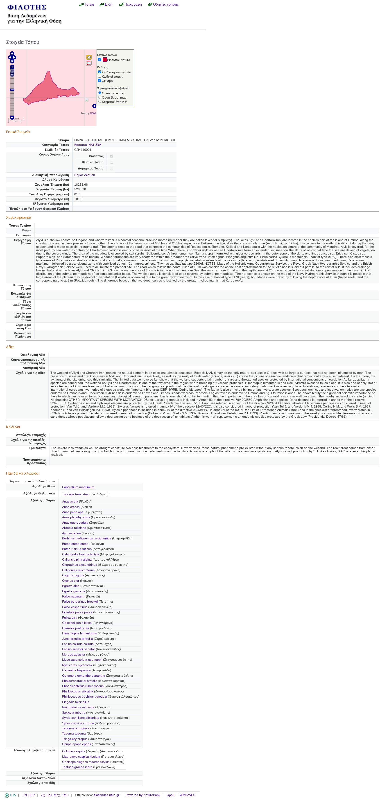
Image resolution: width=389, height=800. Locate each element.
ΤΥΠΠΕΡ (28, 795)
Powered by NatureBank (143, 795)
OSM (93, 113)
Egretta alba (71, 586)
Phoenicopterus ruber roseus (83, 686)
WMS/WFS (187, 795)
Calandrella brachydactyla (81, 554)
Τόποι (89, 4)
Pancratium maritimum (78, 487)
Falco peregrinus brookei (80, 601)
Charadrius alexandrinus (80, 564)
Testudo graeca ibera (77, 767)
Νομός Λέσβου (84, 175)
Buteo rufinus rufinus (77, 549)
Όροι (170, 795)
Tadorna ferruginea (76, 728)
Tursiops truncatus (75, 494)
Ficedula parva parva (77, 612)
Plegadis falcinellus (75, 702)
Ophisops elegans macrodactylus (85, 762)
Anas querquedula (75, 522)
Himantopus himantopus (80, 633)
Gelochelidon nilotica (77, 622)
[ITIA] (7, 797)
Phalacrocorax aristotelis (80, 681)
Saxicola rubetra (74, 712)
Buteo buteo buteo (75, 543)
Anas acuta (70, 501)
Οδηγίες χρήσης (166, 4)
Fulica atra (70, 617)
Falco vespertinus (75, 607)
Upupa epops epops (76, 744)
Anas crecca (71, 507)
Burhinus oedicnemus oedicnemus (86, 538)
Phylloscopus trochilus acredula (84, 696)
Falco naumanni (74, 596)
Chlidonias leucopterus (78, 570)
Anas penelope (73, 512)
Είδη (108, 4)
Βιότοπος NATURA (87, 144)
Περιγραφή (133, 4)
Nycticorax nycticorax (77, 665)
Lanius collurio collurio (78, 644)
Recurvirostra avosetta (78, 707)
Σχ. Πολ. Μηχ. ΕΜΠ (55, 795)
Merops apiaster (74, 654)
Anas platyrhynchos (76, 517)
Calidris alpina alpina (77, 559)
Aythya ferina (72, 533)
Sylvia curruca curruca (78, 723)
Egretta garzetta (74, 591)
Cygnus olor (71, 580)
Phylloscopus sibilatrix (78, 691)
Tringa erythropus (75, 739)
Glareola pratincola (76, 628)
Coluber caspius (74, 751)
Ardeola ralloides (74, 528)
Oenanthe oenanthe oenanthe (83, 675)
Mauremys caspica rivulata (81, 756)
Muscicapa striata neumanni (82, 659)
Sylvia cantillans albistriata (80, 717)
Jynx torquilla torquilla (77, 638)
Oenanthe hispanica (77, 670)
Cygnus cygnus (73, 575)
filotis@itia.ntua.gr (106, 795)
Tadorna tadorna (74, 733)
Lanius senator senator (78, 649)
